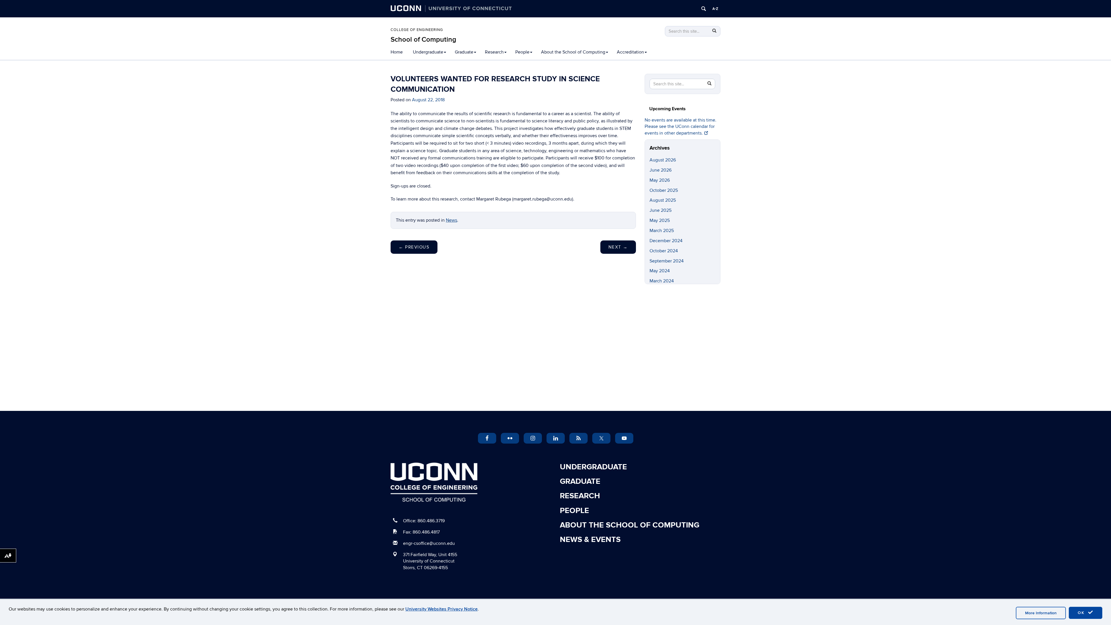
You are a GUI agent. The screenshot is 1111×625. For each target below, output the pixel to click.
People (522, 52)
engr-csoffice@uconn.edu (429, 543)
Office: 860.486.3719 (424, 521)
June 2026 (661, 170)
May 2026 (660, 180)
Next (618, 247)
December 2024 (666, 241)
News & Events (590, 539)
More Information (1041, 613)
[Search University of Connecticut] (703, 8)
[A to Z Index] (715, 8)
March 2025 (662, 231)
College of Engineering (417, 29)
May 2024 (660, 271)
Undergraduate (428, 52)
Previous (414, 247)
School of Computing (423, 39)
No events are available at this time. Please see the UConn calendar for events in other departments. (680, 126)
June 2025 (661, 210)
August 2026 (663, 160)
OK (1082, 612)
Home (397, 52)
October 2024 (664, 251)
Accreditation (630, 52)
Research (494, 52)
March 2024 (662, 281)
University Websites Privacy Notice (441, 609)
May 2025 (660, 220)
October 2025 (664, 190)
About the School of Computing (573, 52)
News (451, 220)
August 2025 (663, 200)
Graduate (464, 52)
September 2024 (667, 261)
